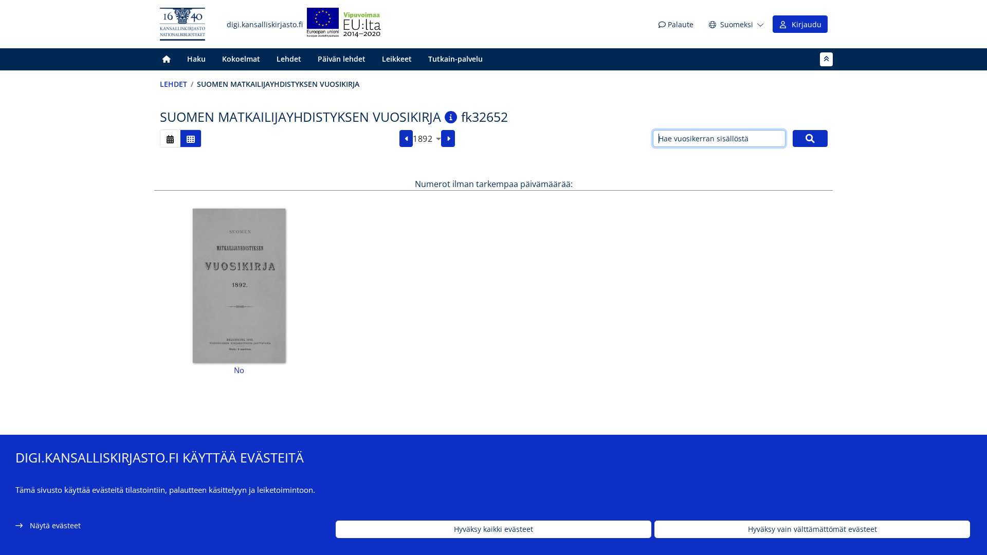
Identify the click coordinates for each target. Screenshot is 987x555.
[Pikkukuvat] (190, 138)
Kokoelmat (241, 59)
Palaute (679, 24)
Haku (196, 59)
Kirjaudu (804, 24)
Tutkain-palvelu (455, 59)
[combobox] (427, 139)
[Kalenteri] (170, 138)
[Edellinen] (406, 138)
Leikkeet (397, 59)
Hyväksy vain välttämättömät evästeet (812, 529)
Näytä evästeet (55, 525)
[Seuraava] (448, 138)
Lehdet (289, 59)
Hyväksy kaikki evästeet (493, 529)
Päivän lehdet (341, 59)
